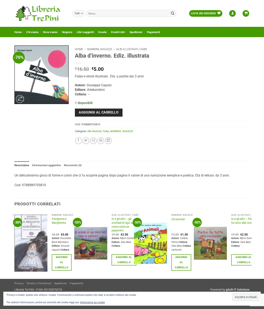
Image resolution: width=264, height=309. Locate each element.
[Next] (249, 244)
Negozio (67, 32)
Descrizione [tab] (21, 165)
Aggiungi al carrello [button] (61, 262)
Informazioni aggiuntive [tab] (46, 165)
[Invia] (172, 13)
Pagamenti (153, 32)
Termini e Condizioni (39, 283)
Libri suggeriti (85, 32)
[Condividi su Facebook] (78, 140)
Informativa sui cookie (92, 302)
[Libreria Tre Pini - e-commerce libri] (40, 13)
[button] (232, 13)
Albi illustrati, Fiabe (131, 49)
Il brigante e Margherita (59, 221)
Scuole (102, 32)
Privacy (19, 283)
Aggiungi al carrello (98, 112)
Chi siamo (32, 32)
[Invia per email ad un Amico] (93, 140)
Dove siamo (50, 32)
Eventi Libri (118, 32)
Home (18, 32)
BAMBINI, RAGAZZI (99, 49)
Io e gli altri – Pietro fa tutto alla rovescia (244, 221)
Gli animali (178, 219)
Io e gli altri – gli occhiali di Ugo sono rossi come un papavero (124, 224)
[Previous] (15, 244)
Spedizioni (136, 32)
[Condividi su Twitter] (85, 140)
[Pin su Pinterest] (100, 140)
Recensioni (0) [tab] (73, 165)
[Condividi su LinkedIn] (108, 140)
